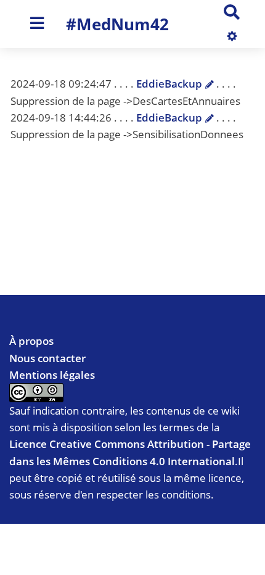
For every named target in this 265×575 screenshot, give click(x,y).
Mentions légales (52, 375)
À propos (31, 341)
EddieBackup (169, 84)
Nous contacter (47, 358)
